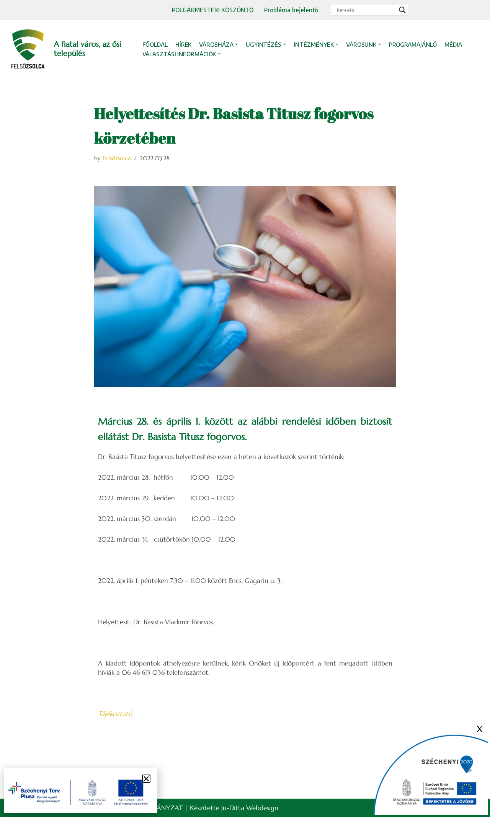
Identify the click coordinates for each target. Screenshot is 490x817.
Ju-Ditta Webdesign (249, 808)
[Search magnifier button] (402, 10)
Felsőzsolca (117, 158)
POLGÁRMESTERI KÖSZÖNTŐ (212, 9)
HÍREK (183, 44)
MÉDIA (453, 44)
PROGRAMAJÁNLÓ (413, 44)
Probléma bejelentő (291, 9)
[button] (236, 44)
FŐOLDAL (155, 44)
